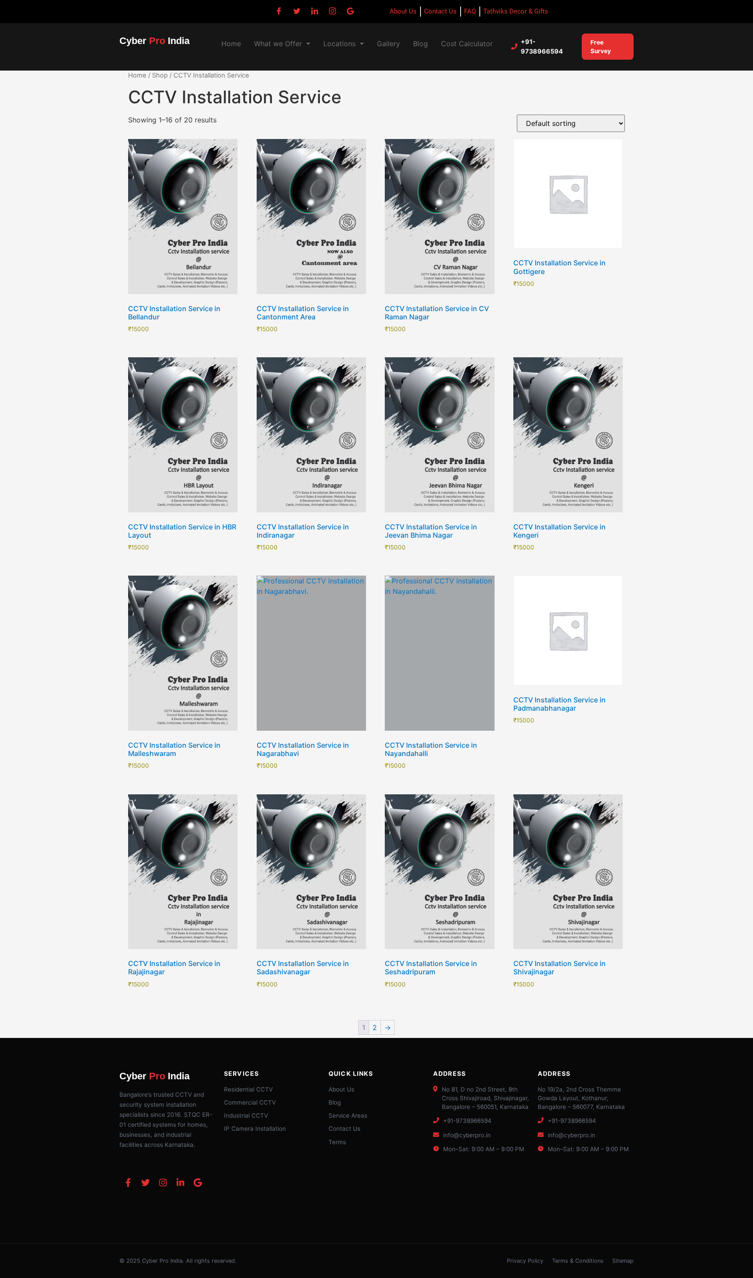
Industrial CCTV (246, 1115)
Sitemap (623, 1261)
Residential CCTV (248, 1089)
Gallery (388, 43)
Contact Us (344, 1128)
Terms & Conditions (578, 1261)
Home (231, 43)
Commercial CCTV (250, 1102)
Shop (160, 75)
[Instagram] (332, 10)
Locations (339, 43)
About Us (341, 1089)
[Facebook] (278, 10)
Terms (337, 1142)
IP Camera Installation (255, 1128)
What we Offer (278, 43)
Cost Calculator (467, 43)
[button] (282, 44)
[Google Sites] (350, 10)
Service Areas (348, 1115)
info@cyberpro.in (467, 1135)
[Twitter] (296, 10)
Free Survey (600, 46)
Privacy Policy (525, 1261)
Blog (420, 43)
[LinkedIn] (314, 10)
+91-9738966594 (542, 46)
